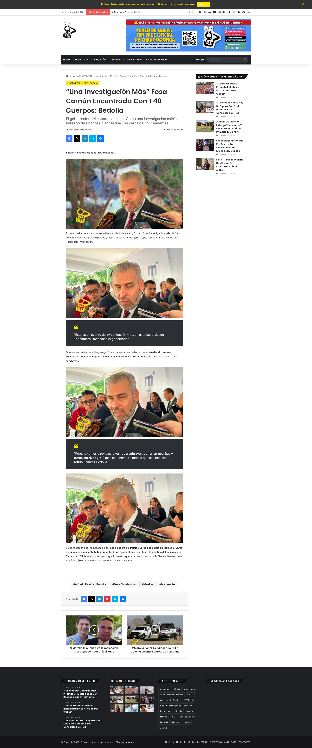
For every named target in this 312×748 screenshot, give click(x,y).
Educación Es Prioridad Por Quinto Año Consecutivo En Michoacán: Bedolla (229, 146)
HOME (66, 59)
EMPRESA (202, 742)
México (148, 584)
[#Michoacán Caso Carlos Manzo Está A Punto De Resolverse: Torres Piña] (147, 690)
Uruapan (176, 722)
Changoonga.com (125, 742)
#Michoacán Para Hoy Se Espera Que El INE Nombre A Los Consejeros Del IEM (151, 12)
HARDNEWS (82, 76)
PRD (173, 717)
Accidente (164, 689)
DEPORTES (133, 59)
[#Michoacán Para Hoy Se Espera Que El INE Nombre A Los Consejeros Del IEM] (205, 107)
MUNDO (116, 59)
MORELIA (80, 59)
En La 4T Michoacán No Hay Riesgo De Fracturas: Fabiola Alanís (229, 165)
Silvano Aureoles (187, 717)
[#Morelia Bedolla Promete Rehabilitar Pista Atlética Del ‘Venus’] (205, 88)
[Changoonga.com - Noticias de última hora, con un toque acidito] (69, 30)
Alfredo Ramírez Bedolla (90, 584)
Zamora (163, 728)
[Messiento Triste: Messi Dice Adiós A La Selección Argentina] (132, 708)
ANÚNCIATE (230, 742)
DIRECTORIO (215, 742)
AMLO (177, 689)
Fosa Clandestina (125, 584)
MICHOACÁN (98, 59)
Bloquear (190, 4)
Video (187, 722)
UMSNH (164, 722)
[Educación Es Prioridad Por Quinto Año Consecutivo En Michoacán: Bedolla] (205, 145)
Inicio (71, 76)
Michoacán (168, 584)
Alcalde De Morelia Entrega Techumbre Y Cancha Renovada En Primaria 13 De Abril (229, 127)
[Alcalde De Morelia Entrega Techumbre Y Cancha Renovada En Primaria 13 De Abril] (205, 126)
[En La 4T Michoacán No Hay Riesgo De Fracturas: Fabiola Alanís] (205, 164)
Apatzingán (189, 689)
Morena (189, 711)
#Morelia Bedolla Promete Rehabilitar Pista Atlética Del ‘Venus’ (228, 89)
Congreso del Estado (169, 700)
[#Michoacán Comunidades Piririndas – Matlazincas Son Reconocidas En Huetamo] (117, 690)
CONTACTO (244, 742)
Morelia (178, 711)
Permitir (203, 4)
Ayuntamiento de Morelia (171, 694)
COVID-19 (188, 700)
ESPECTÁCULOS (155, 59)
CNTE (190, 694)
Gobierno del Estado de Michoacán (176, 705)
